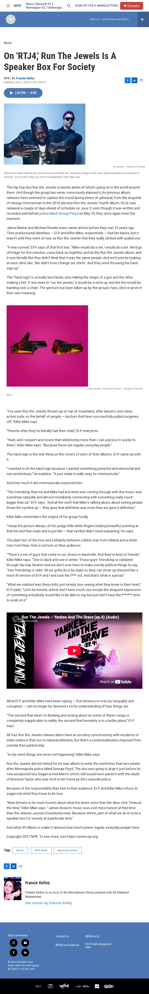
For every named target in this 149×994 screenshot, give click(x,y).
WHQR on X (92, 936)
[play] (11, 19)
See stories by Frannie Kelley (48, 903)
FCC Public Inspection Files (98, 946)
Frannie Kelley (25, 78)
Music (8, 43)
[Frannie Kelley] (12, 888)
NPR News (41, 850)
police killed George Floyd (58, 213)
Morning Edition (68, 850)
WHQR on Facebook (67, 945)
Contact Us (62, 936)
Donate (133, 6)
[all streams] (143, 19)
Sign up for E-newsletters (96, 5)
